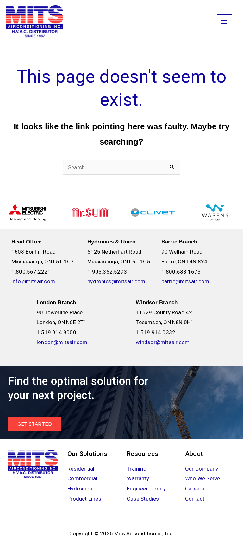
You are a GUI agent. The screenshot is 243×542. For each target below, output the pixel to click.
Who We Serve (202, 478)
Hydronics (79, 488)
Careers (194, 488)
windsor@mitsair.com (163, 342)
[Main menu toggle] (224, 22)
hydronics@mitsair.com (116, 281)
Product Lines (84, 499)
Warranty (138, 478)
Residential (80, 468)
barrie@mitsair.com (185, 281)
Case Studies (143, 499)
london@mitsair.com (62, 342)
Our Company (201, 468)
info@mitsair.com (33, 281)
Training (136, 468)
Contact (194, 499)
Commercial (82, 478)
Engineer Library (146, 488)
